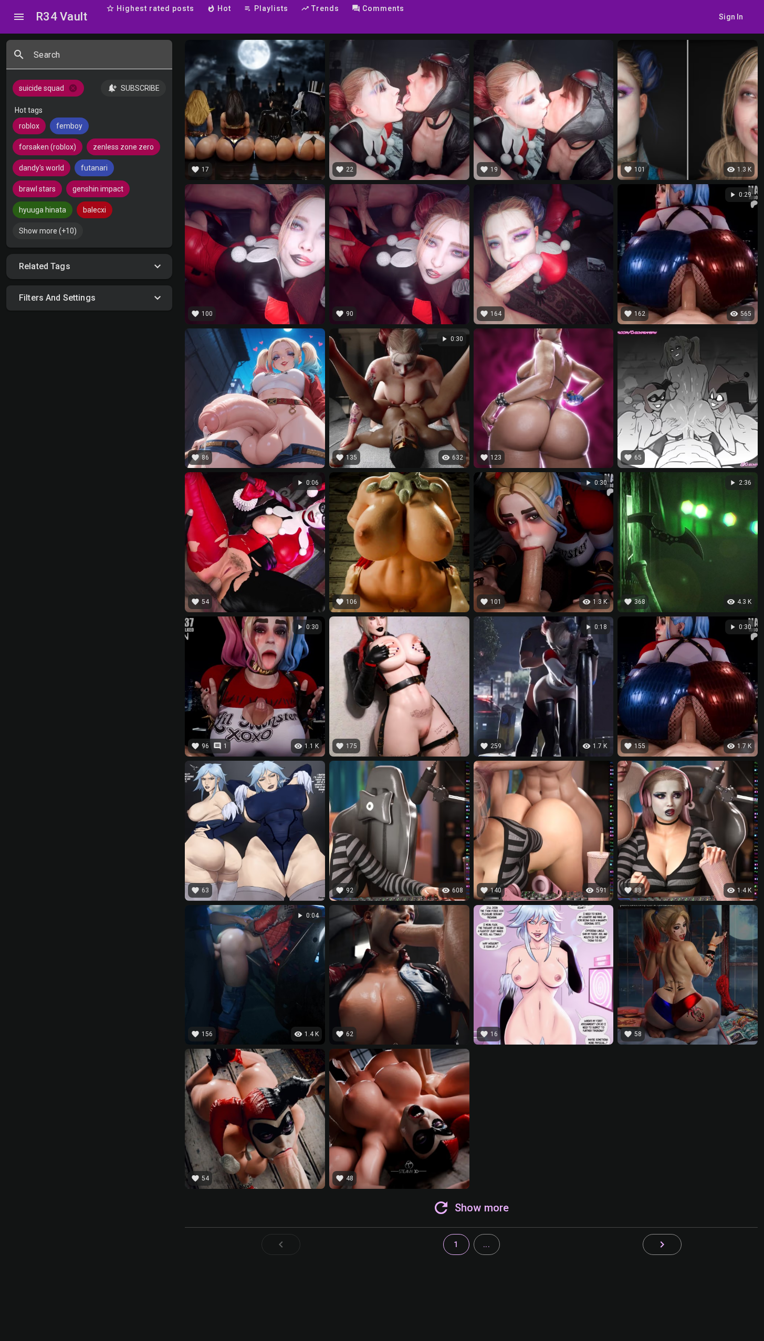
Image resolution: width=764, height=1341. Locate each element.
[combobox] (99, 58)
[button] (89, 266)
